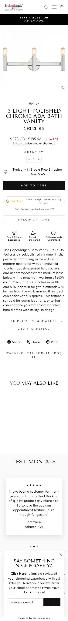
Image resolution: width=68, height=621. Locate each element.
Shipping (19, 143)
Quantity (34, 152)
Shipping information (34, 321)
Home (33, 103)
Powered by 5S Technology (34, 617)
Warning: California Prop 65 (34, 355)
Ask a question (34, 329)
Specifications (34, 219)
